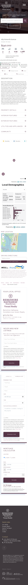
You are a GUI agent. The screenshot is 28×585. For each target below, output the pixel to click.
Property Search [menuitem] (6, 526)
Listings (7, 282)
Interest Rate (6, 472)
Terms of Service (14, 440)
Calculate (14, 480)
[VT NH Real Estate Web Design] (11, 578)
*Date (4, 394)
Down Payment (7, 467)
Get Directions (14, 261)
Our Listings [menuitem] (5, 524)
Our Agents (11, 318)
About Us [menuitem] (4, 529)
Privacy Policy (18, 357)
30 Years (7, 457)
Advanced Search (14, 25)
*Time (4, 400)
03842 (4, 284)
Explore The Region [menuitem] (7, 528)
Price (4, 462)
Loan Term (6, 454)
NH (11, 282)
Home (2, 282)
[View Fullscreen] (3, 241)
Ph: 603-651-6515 (8, 542)
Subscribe (11, 363)
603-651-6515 (8, 315)
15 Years (13, 457)
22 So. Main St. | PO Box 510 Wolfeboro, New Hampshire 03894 (12, 540)
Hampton (23, 282)
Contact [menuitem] (4, 531)
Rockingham (16, 282)
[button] (25, 20)
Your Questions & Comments (10, 405)
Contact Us (5, 318)
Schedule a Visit (19, 376)
